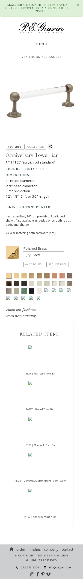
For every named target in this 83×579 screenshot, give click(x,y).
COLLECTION (35, 146)
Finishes (35, 549)
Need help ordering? (22, 315)
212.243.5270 (28, 567)
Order (20, 549)
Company (51, 549)
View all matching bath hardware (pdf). (31, 233)
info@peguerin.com (60, 567)
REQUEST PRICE (57, 264)
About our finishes (20, 309)
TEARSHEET (15, 146)
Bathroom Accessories (43, 56)
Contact (67, 549)
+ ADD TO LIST (33, 264)
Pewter (28, 207)
